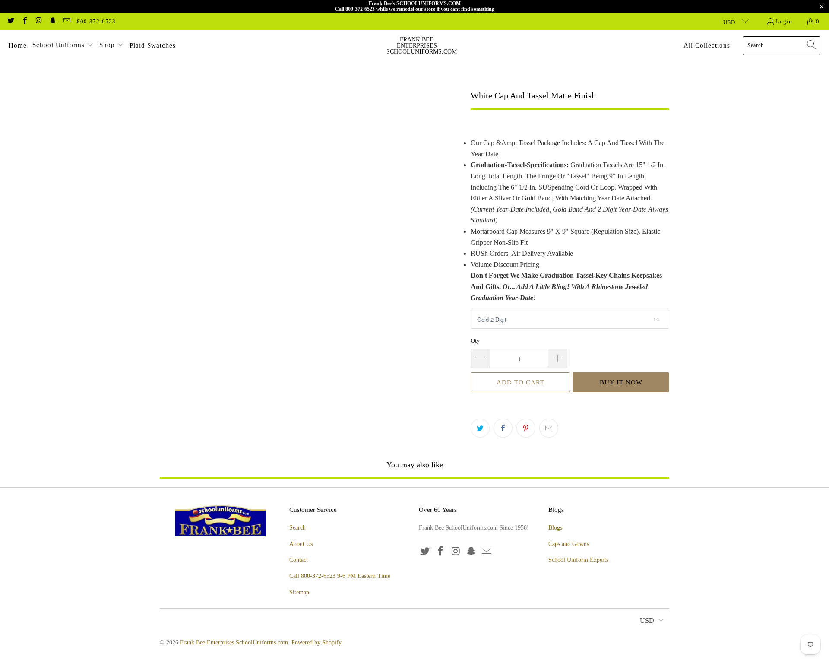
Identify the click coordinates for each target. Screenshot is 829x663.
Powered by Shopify (316, 642)
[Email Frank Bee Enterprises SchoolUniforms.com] (66, 21)
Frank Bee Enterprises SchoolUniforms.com (234, 642)
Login (784, 21)
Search (297, 527)
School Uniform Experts (578, 560)
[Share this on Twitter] (480, 428)
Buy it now (621, 382)
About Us (301, 544)
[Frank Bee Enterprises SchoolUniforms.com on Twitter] (10, 21)
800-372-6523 (96, 21)
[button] (63, 46)
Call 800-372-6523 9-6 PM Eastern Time (339, 576)
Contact (298, 560)
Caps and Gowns (568, 544)
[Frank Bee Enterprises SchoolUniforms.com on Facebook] (24, 21)
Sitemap (299, 592)
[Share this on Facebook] (503, 428)
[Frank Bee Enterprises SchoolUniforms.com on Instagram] (38, 21)
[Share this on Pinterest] (525, 428)
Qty (475, 340)
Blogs (555, 527)
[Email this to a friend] (548, 428)
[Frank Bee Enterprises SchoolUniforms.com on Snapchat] (52, 21)
